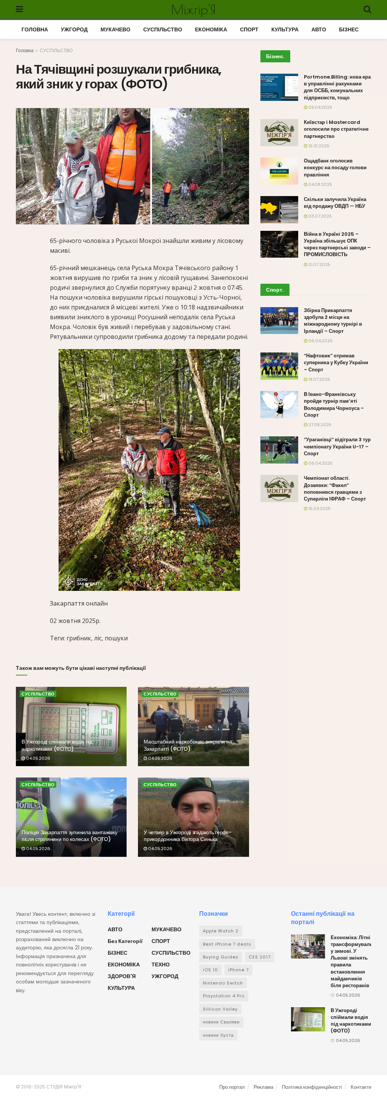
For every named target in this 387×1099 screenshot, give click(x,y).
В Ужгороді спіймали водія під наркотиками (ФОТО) (57, 745)
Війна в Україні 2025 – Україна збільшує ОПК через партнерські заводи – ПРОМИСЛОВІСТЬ (337, 244)
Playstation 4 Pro (224, 996)
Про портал (232, 1087)
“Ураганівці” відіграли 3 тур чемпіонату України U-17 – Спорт (337, 446)
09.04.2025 (319, 107)
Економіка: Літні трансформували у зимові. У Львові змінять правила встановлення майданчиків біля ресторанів (352, 961)
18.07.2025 (318, 379)
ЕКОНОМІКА (211, 29)
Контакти (361, 1087)
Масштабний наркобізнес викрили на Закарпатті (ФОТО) (188, 745)
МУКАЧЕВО (115, 29)
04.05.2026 (37, 758)
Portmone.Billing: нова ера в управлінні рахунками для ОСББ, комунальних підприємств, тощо (337, 87)
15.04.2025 (319, 508)
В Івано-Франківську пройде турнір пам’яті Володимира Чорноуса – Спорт (334, 405)
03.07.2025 (319, 216)
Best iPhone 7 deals (227, 944)
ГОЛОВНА (35, 29)
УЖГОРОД (74, 29)
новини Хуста (218, 1035)
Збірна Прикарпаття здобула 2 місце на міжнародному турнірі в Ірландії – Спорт (333, 321)
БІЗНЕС (349, 29)
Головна (25, 50)
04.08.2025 (319, 184)
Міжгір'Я (193, 9)
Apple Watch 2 (220, 931)
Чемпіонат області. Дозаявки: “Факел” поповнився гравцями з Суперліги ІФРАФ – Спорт (335, 488)
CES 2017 (260, 957)
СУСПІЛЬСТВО (162, 29)
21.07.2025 (318, 264)
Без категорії (125, 941)
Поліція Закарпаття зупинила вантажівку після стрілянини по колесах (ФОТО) (69, 836)
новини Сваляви (221, 1022)
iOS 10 (210, 970)
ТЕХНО (161, 964)
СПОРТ (249, 29)
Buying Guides (220, 957)
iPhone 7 (238, 970)
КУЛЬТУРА (285, 29)
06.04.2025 (320, 341)
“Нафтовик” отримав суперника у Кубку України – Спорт (336, 362)
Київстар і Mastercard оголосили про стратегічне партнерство (336, 129)
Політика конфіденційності (312, 1087)
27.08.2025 (319, 425)
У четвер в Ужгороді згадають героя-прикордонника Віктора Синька (187, 836)
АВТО (318, 29)
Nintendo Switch (223, 983)
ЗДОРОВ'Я (122, 976)
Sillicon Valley (220, 1009)
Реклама (263, 1087)
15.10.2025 (318, 146)
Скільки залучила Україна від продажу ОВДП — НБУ (335, 203)
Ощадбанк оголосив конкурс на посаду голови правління (335, 167)
